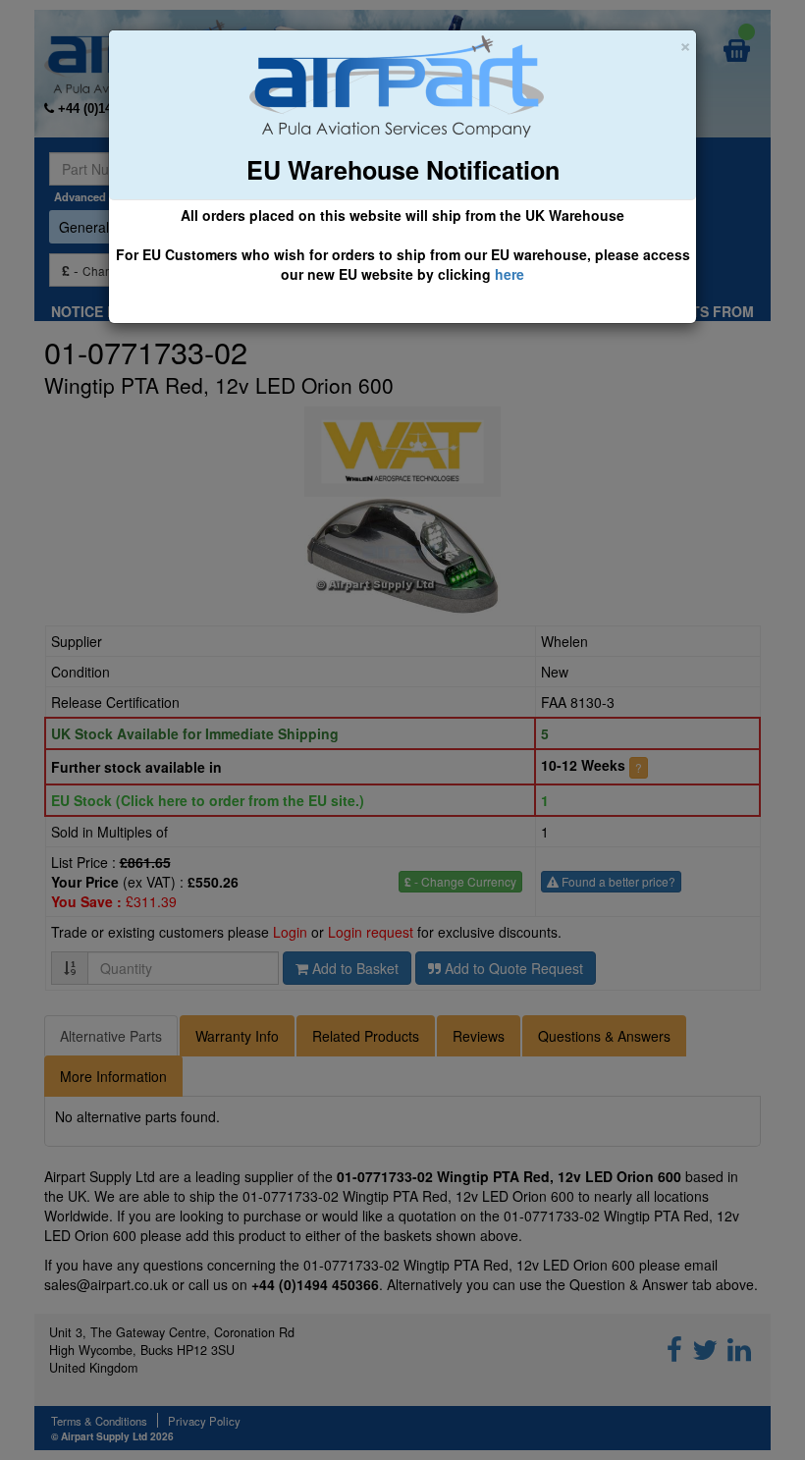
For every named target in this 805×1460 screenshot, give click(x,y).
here (509, 274)
